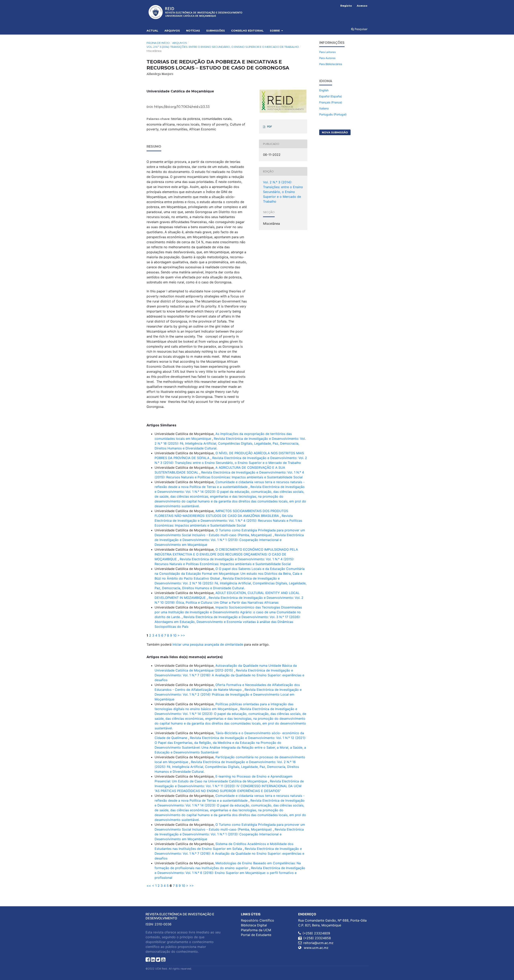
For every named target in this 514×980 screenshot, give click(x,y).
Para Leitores (327, 52)
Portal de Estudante (256, 935)
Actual (152, 30)
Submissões (215, 30)
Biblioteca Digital (254, 925)
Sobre (275, 30)
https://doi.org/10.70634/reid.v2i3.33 (182, 107)
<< (149, 886)
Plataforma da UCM (256, 930)
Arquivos (172, 30)
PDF (269, 126)
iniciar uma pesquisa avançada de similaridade (207, 644)
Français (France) (330, 102)
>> (183, 635)
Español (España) (330, 96)
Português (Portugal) (333, 114)
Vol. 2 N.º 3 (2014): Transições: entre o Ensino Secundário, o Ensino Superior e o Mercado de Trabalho (223, 46)
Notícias (193, 30)
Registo (346, 5)
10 (174, 635)
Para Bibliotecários (330, 64)
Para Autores (327, 58)
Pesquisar (360, 29)
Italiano (324, 108)
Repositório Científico (257, 920)
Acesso (362, 5)
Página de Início (158, 42)
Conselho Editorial (247, 30)
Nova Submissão (335, 132)
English (323, 90)
